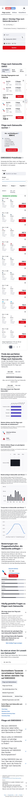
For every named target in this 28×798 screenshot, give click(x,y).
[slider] (26, 181)
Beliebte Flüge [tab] (18, 696)
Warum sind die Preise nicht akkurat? (13, 789)
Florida (20, 795)
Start (5, 795)
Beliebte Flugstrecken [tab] (8, 692)
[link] (12, 150)
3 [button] (17, 347)
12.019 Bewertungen (14, 573)
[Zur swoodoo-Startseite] (10, 8)
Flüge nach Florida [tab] (7, 685)
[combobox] (15, 174)
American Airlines (13, 568)
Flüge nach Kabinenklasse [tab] (9, 682)
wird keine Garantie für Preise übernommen (11, 778)
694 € (5, 19)
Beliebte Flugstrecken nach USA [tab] (10, 699)
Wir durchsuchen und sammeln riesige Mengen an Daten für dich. (12, 785)
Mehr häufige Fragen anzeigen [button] (14, 643)
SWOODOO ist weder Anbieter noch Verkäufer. (12, 782)
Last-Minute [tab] (22, 70)
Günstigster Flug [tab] (5, 70)
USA (16, 795)
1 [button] (10, 347)
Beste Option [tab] (14, 70)
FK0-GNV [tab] (10, 371)
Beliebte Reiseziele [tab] (7, 696)
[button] (2, 8)
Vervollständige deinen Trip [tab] (9, 689)
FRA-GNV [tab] (17, 371)
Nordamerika (11, 795)
